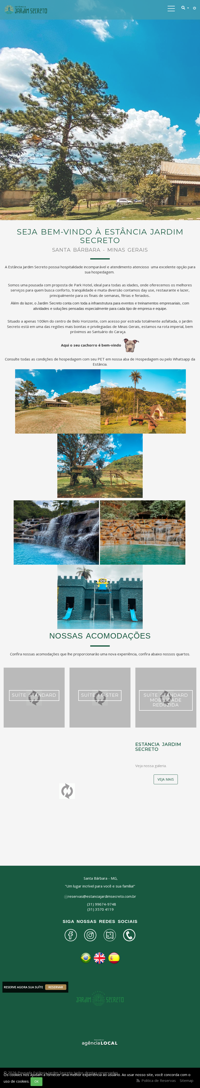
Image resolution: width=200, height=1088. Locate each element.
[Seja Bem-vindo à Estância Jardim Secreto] (26, 10)
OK (36, 1081)
